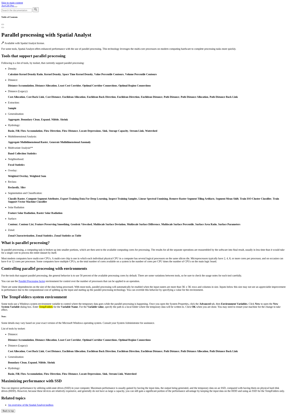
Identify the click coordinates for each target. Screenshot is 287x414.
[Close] (2, 24)
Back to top (8, 411)
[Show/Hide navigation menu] (16, 6)
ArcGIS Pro (8, 5)
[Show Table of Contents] (2, 27)
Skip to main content (12, 2)
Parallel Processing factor (32, 281)
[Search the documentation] (36, 9)
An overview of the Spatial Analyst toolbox (30, 405)
